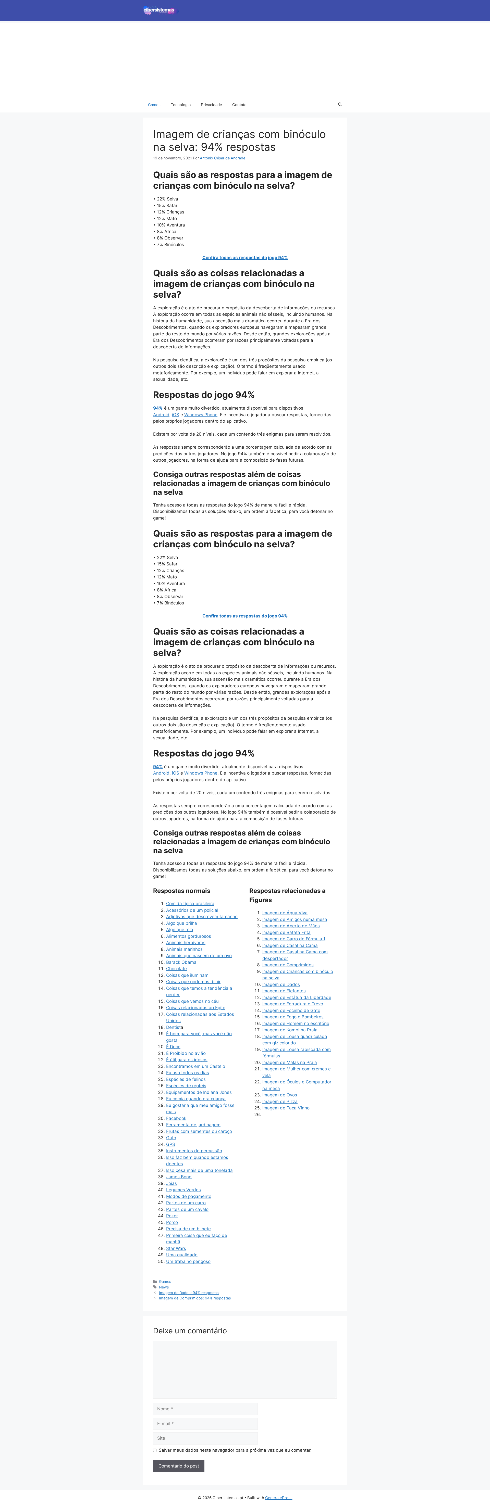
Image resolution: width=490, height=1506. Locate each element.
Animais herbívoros (185, 942)
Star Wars (176, 1248)
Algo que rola (179, 929)
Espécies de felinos (186, 1079)
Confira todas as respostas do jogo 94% (245, 257)
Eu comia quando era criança (196, 1098)
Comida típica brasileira (190, 903)
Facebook (176, 1118)
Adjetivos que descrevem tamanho (202, 916)
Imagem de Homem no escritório (295, 1023)
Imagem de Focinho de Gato (291, 1010)
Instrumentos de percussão (194, 1150)
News (164, 1287)
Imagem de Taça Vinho (286, 1107)
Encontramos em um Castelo (195, 1066)
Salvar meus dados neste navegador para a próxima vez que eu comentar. (235, 1450)
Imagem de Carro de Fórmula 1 (293, 938)
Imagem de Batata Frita (286, 932)
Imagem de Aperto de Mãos (291, 925)
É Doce (173, 1046)
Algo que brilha (181, 923)
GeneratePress (278, 1497)
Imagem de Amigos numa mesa (294, 919)
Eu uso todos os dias (187, 1072)
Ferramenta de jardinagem (193, 1124)
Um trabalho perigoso (188, 1261)
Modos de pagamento (188, 1196)
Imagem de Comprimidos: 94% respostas (195, 1298)
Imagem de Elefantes (284, 990)
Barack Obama (181, 962)
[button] (340, 104)
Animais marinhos (184, 949)
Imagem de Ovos (279, 1094)
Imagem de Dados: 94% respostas (189, 1292)
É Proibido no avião (186, 1053)
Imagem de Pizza (280, 1101)
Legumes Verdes (183, 1189)
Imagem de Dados (281, 984)
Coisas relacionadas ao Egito (195, 1007)
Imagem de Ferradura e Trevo (292, 1003)
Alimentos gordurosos (188, 936)
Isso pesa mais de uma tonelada (199, 1170)
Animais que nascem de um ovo (199, 955)
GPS (170, 1144)
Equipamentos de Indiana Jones (199, 1092)
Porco (172, 1222)
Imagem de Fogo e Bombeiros (293, 1016)
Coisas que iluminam (187, 975)
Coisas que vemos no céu (192, 1001)
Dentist (173, 1027)
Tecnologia (181, 104)
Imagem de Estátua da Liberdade (296, 997)
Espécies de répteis (186, 1085)
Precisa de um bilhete (188, 1228)
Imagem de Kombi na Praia (289, 1029)
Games (154, 104)
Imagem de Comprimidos (288, 964)
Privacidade (211, 104)
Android (161, 414)
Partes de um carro (186, 1202)
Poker (172, 1215)
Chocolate (176, 968)
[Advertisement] (245, 59)
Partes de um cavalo (187, 1209)
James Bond (179, 1176)
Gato (171, 1137)
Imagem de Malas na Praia (289, 1062)
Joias (171, 1183)
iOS (175, 414)
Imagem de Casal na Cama (290, 945)
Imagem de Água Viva (285, 912)
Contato (239, 104)
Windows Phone (200, 414)
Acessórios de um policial (192, 910)
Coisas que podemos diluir (193, 981)
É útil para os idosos (186, 1059)
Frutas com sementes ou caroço (199, 1131)
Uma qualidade (182, 1254)
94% (158, 408)
